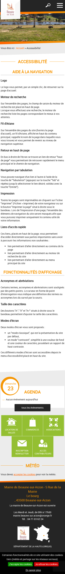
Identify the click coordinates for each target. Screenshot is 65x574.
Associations (53, 429)
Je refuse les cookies (46, 564)
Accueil (20, 48)
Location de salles (11, 431)
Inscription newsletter (22, 452)
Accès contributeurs (43, 452)
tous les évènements (32, 407)
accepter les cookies (24, 474)
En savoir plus (33, 570)
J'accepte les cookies (20, 564)
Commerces (32, 429)
